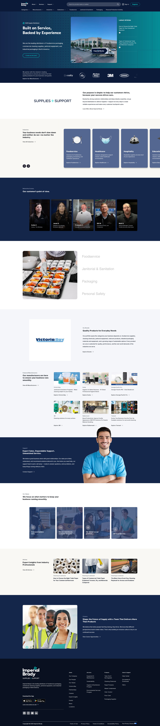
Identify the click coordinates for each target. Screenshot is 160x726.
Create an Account (31, 55)
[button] (24, 166)
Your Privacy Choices (128, 723)
